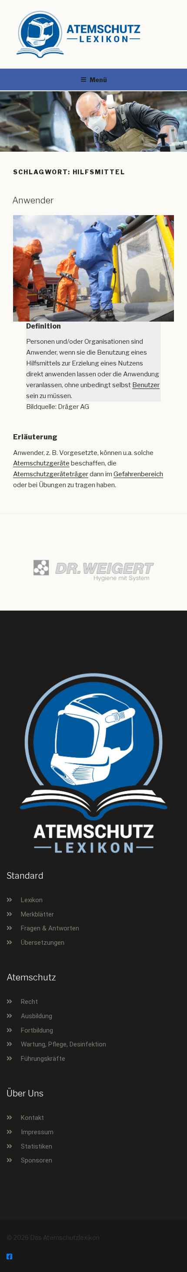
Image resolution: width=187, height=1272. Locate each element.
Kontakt (32, 1118)
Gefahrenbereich (138, 474)
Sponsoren (36, 1160)
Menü (98, 79)
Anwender (33, 200)
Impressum (37, 1132)
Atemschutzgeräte (41, 463)
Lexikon (32, 900)
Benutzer (146, 385)
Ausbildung (36, 1016)
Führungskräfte (43, 1059)
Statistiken (36, 1146)
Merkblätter (37, 914)
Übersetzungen (42, 943)
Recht (29, 1002)
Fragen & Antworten (50, 928)
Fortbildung (37, 1030)
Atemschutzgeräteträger (50, 474)
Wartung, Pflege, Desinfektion (63, 1044)
